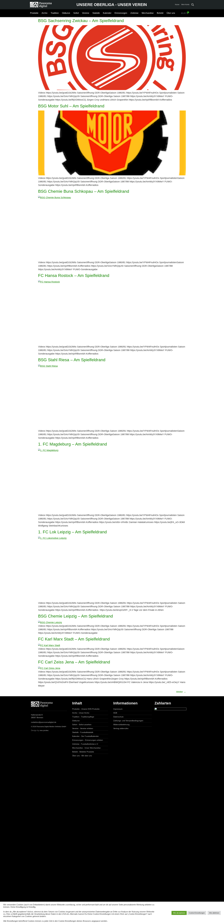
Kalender (107, 13)
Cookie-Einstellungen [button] (197, 913)
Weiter (181, 692)
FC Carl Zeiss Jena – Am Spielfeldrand (74, 662)
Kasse (177, 4)
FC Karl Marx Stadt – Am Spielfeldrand (74, 639)
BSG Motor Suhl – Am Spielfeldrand (71, 106)
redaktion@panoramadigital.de (43, 722)
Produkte (34, 13)
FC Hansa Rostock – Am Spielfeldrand (73, 275)
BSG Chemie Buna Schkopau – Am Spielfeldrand (83, 191)
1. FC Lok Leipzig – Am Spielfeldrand (72, 532)
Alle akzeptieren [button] (179, 913)
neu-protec (44, 730)
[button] (192, 4)
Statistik (96, 13)
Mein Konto (185, 4)
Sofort (76, 13)
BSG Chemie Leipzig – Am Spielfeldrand (75, 616)
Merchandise (148, 13)
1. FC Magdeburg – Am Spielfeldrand (72, 444)
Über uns (171, 13)
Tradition (55, 13)
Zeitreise (134, 13)
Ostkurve (66, 13)
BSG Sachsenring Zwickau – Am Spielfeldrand (81, 20)
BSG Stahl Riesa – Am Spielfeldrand (71, 359)
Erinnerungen (121, 13)
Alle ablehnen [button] (214, 913)
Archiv (44, 13)
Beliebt (160, 13)
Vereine (85, 13)
